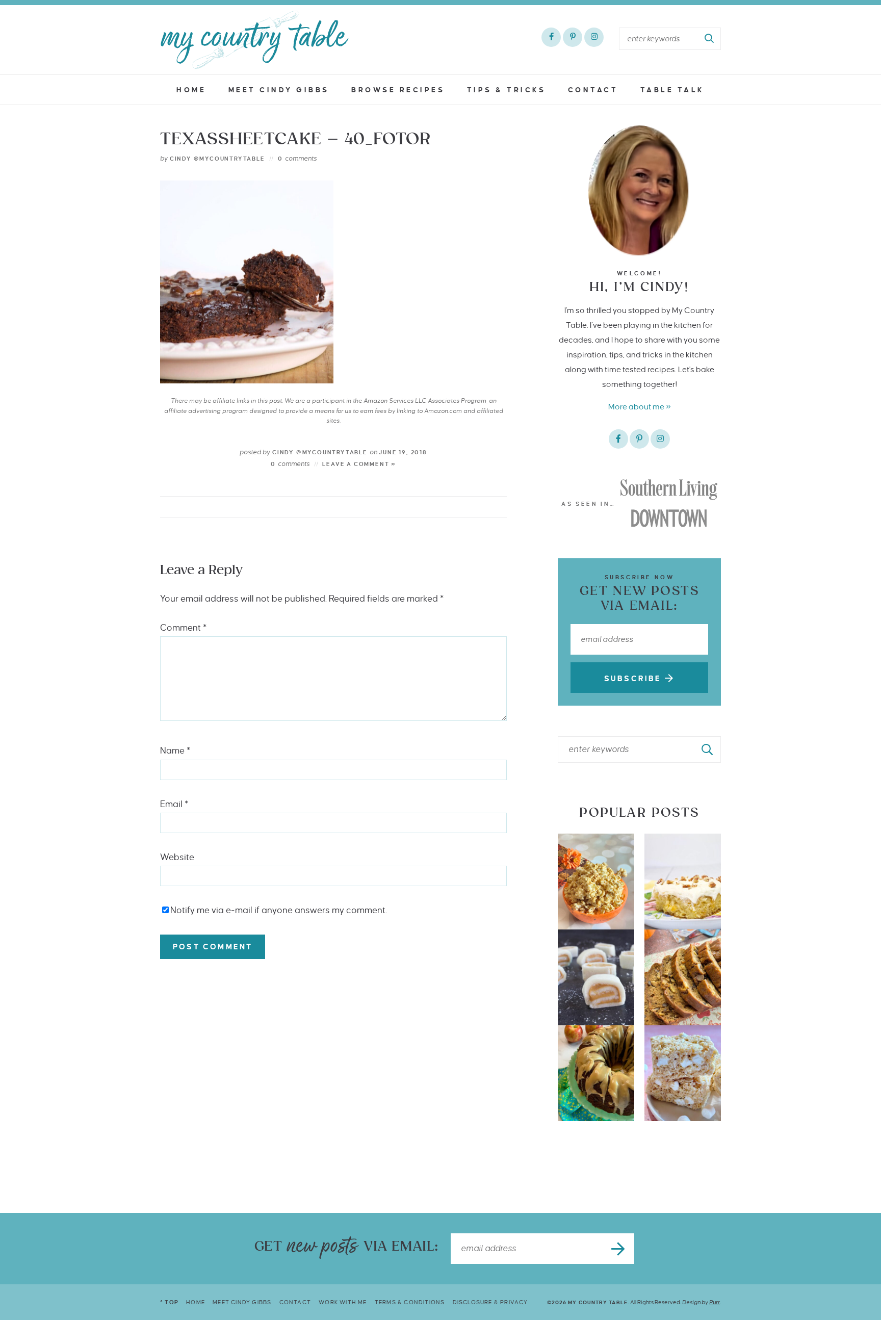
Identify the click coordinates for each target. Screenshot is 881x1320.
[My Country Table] (254, 39)
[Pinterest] (572, 37)
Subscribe (634, 679)
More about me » (639, 406)
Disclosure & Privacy (490, 1302)
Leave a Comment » (359, 464)
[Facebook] (551, 37)
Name (175, 751)
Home (191, 90)
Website (177, 857)
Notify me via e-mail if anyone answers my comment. (278, 910)
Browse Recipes (398, 90)
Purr (714, 1302)
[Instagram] (594, 37)
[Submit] (709, 38)
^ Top (169, 1302)
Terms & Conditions (410, 1302)
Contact (593, 90)
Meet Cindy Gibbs (278, 90)
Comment (183, 628)
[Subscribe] (619, 1248)
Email (174, 804)
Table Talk (672, 90)
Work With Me (343, 1302)
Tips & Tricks (506, 90)
